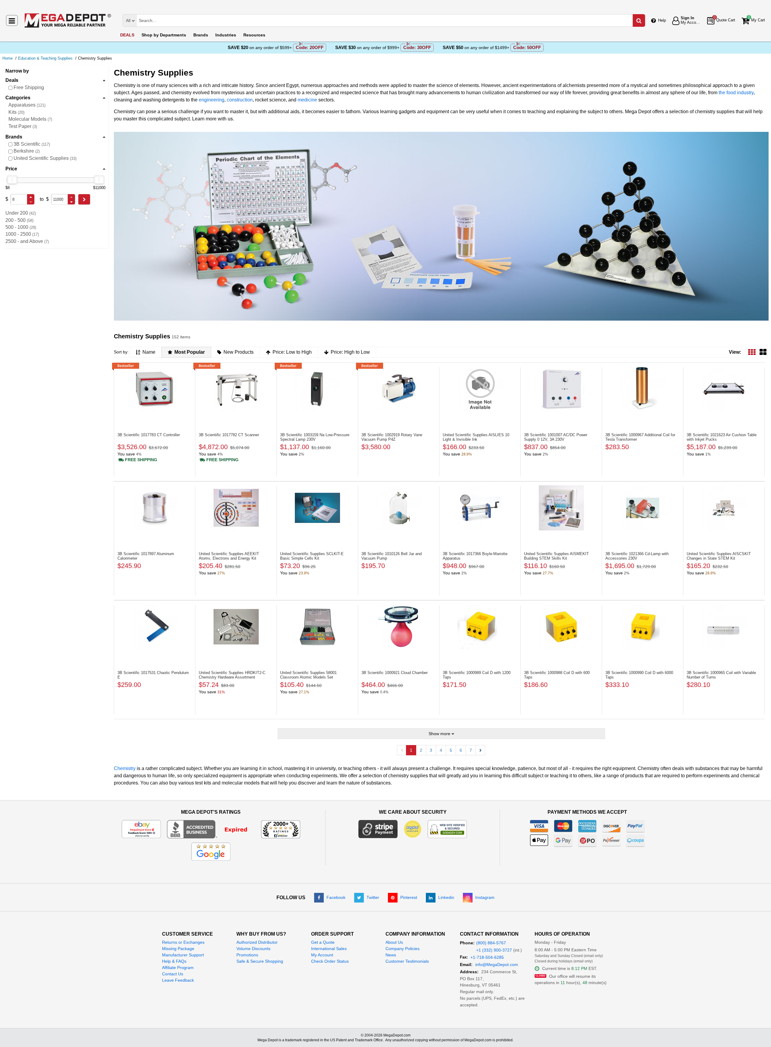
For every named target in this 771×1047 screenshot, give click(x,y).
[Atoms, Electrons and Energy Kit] (236, 507)
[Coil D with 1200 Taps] (480, 626)
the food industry (736, 92)
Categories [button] (17, 97)
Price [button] (11, 168)
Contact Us (172, 973)
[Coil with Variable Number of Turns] (724, 626)
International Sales (329, 948)
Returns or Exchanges (183, 942)
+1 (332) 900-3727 (494, 950)
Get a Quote (323, 942)
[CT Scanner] (236, 389)
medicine (307, 99)
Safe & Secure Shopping (259, 961)
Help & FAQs (174, 961)
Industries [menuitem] (225, 35)
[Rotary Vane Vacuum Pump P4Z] (398, 389)
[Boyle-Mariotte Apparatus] (480, 507)
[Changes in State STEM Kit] (724, 507)
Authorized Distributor (257, 942)
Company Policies (403, 948)
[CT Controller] (154, 389)
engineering (211, 99)
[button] (30, 197)
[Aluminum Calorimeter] (154, 507)
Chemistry (125, 768)
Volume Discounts (253, 948)
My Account (322, 954)
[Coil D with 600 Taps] (561, 626)
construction (240, 99)
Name (148, 352)
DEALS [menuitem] (127, 35)
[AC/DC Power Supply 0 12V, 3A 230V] (561, 389)
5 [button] (451, 750)
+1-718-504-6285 (487, 957)
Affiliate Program (178, 967)
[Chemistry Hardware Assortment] (236, 626)
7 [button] (471, 750)
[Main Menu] (12, 20)
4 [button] (441, 750)
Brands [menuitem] (200, 35)
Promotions (247, 954)
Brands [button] (13, 136)
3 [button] (431, 750)
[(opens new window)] (211, 828)
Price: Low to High (292, 352)
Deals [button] (11, 80)
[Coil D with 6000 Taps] (642, 626)
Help (662, 20)
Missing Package (178, 948)
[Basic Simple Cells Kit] (317, 507)
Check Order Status (330, 961)
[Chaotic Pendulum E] (154, 626)
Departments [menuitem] (164, 35)
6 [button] (461, 750)
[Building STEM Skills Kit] (561, 507)
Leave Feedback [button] (178, 980)
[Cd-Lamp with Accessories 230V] (642, 507)
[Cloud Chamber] (398, 626)
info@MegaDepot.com (496, 964)
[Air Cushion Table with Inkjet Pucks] (724, 389)
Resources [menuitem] (254, 35)
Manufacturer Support (183, 954)
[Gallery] (763, 352)
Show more (439, 733)
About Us (394, 942)
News (391, 954)
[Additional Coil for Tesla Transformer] (642, 389)
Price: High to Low (350, 352)
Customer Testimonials (407, 961)
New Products (238, 352)
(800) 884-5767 (491, 942)
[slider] (12, 180)
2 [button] (421, 750)
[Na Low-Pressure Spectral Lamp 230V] (317, 389)
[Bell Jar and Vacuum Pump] (398, 507)
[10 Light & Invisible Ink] (480, 389)
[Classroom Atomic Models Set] (317, 626)
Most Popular (189, 352)
